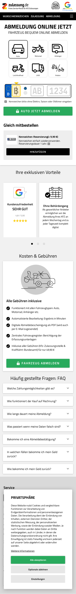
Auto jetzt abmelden (40, 111)
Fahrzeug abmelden (41, 363)
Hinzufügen (38, 152)
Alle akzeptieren (38, 560)
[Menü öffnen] (71, 16)
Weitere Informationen (23, 551)
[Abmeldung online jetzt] (20, 6)
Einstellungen (38, 579)
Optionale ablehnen (38, 569)
